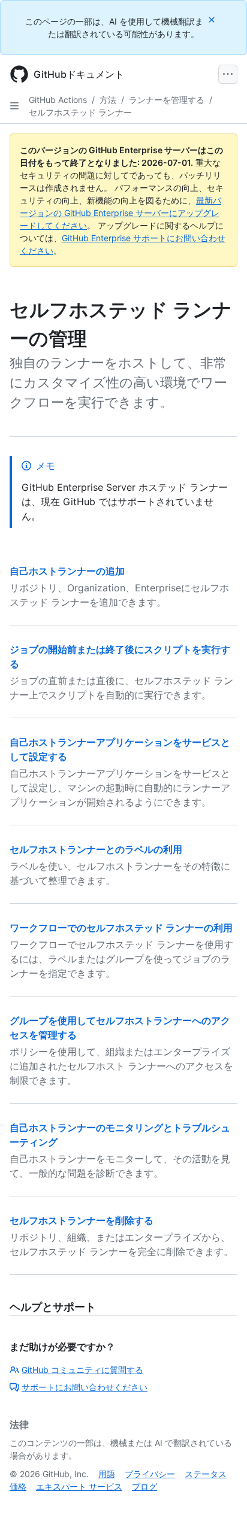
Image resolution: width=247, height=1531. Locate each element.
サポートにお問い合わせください (84, 1387)
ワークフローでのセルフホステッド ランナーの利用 (121, 928)
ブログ (144, 1486)
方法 (108, 100)
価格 (18, 1486)
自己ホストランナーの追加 (67, 571)
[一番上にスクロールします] (221, 1505)
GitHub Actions (58, 100)
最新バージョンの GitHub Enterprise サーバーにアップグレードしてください (120, 212)
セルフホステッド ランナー (80, 112)
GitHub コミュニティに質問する (82, 1370)
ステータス (206, 1474)
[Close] (212, 19)
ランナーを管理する (166, 100)
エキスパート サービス (79, 1486)
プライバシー (150, 1474)
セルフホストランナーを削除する (81, 1220)
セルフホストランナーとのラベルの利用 (96, 849)
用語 (106, 1474)
